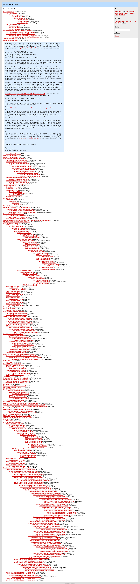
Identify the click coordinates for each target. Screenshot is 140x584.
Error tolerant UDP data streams (13, 214)
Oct (119, 23)
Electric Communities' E (10, 155)
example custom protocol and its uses (15, 383)
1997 (120, 11)
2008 (116, 15)
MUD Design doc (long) (10, 223)
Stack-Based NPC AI (9, 185)
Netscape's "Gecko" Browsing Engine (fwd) (16, 207)
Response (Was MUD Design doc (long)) (15, 378)
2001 (133, 11)
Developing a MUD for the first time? (14, 386)
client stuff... (7, 384)
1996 (116, 11)
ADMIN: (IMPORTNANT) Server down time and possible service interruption (26, 220)
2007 (133, 13)
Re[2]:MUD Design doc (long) (12, 364)
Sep (116, 23)
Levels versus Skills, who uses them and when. (18, 468)
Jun (130, 21)
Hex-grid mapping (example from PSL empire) (17, 30)
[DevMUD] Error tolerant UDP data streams (16, 222)
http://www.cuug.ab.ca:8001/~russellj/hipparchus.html (25, 94)
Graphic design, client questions (13, 334)
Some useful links (8, 376)
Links (117, 36)
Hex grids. (6, 307)
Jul (132, 21)
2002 (116, 13)
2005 (126, 13)
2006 (130, 13)
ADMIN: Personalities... (10, 38)
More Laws (6, 360)
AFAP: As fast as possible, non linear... (15, 316)
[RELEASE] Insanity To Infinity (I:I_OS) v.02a (17, 416)
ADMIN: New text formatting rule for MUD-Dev (17, 417)
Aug (135, 21)
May (127, 21)
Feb (119, 21)
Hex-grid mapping (8, 12)
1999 (126, 11)
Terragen (6, 408)
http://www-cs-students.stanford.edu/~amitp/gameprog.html (31, 108)
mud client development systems (13, 158)
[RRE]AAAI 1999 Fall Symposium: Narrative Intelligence (20, 403)
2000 (130, 11)
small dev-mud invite (9, 308)
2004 (123, 13)
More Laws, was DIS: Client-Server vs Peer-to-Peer (19, 354)
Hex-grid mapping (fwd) (10, 40)
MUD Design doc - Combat (11, 422)
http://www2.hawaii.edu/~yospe (29, 48)
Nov (121, 23)
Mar (121, 21)
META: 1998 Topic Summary (12, 414)
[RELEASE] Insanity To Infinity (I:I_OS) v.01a (17, 409)
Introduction (7, 198)
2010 (123, 15)
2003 (120, 13)
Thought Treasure (8, 206)
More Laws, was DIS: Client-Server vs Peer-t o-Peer (25, 357)
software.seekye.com (70, 583)
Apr (124, 21)
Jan (116, 21)
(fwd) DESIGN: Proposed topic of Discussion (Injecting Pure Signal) (24, 405)
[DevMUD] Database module (12, 389)
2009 (120, 15)
